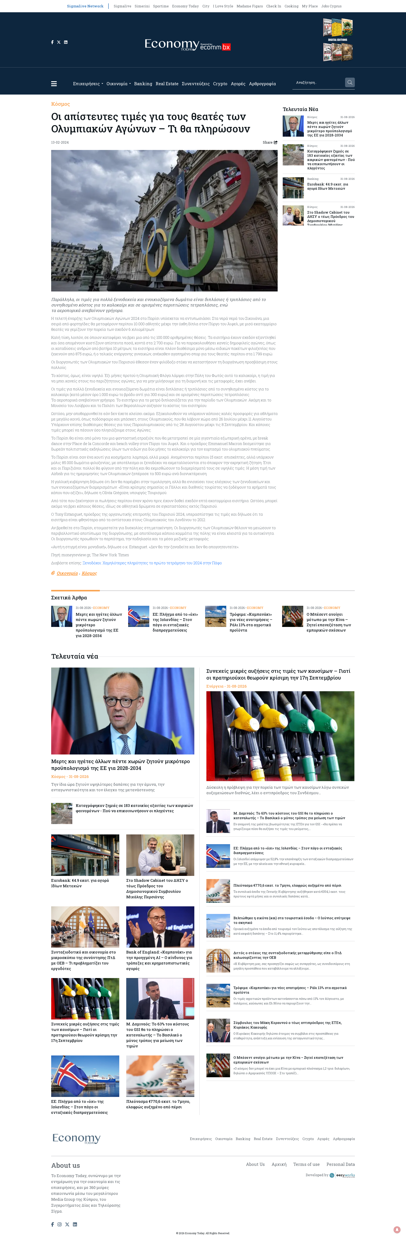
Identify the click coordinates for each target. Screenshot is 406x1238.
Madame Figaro (250, 6)
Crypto (220, 83)
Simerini (142, 6)
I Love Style (223, 6)
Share (268, 142)
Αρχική (279, 1164)
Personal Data (340, 1164)
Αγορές (238, 83)
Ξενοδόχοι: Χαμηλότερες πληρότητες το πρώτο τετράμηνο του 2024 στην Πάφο (152, 562)
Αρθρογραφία (262, 83)
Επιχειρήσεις (86, 83)
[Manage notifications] (397, 1229)
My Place (310, 6)
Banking (143, 83)
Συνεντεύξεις (196, 83)
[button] (54, 84)
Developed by (317, 1175)
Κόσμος (60, 103)
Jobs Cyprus (331, 6)
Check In (273, 6)
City (206, 6)
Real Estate (167, 83)
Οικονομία (117, 83)
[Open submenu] (102, 83)
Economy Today (185, 6)
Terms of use (306, 1164)
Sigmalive (122, 6)
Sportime (161, 6)
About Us (255, 1164)
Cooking (292, 6)
